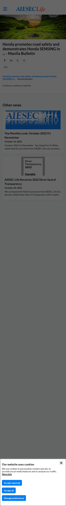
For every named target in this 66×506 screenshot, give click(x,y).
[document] (33, 482)
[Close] (61, 463)
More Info (7, 474)
